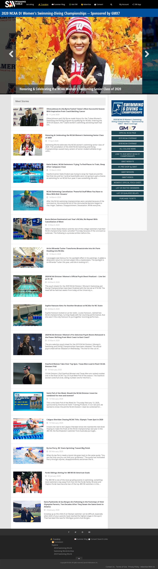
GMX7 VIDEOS (127, 177)
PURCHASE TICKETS (128, 199)
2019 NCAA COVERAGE (128, 138)
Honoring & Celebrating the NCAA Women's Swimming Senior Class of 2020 (74, 136)
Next (147, 55)
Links (106, 539)
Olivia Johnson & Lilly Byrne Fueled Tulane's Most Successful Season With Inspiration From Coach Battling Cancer (76, 110)
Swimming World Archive (64, 551)
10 (41, 181)
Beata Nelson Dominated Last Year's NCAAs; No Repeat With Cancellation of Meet (71, 220)
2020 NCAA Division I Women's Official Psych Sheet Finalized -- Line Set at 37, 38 (75, 277)
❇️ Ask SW (73, 4)
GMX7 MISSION (127, 172)
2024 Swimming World (63, 548)
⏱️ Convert (98, 4)
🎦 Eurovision (57, 542)
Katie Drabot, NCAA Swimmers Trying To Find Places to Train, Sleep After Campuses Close (76, 165)
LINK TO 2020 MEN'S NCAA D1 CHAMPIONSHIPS (127, 155)
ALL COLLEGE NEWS (128, 149)
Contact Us (110, 567)
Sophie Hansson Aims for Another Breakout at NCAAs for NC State (74, 305)
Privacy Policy (133, 567)
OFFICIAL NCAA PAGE (127, 133)
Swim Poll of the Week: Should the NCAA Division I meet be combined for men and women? (72, 394)
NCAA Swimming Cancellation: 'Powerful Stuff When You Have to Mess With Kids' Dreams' (75, 192)
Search (100, 539)
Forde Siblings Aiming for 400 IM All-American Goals (67, 473)
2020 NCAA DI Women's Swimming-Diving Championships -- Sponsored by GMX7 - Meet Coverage (127, 121)
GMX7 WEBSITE (127, 162)
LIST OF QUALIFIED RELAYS (128, 193)
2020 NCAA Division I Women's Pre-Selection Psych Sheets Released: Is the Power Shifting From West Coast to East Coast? (75, 336)
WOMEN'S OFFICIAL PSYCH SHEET (127, 183)
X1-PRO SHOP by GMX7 (127, 167)
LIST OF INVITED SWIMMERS (127, 188)
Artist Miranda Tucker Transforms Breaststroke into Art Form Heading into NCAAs (73, 249)
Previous (11, 55)
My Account (124, 4)
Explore (55, 545)
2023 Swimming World (63, 554)
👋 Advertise (86, 4)
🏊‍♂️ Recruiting (28, 4)
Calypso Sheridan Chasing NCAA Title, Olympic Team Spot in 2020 (75, 419)
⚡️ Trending (43, 4)
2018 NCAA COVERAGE (128, 144)
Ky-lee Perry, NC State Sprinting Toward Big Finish (68, 448)
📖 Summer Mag (58, 4)
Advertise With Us (147, 567)
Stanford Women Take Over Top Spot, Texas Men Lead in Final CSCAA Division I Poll (75, 365)
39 (41, 209)
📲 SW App (136, 4)
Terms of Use (121, 567)
